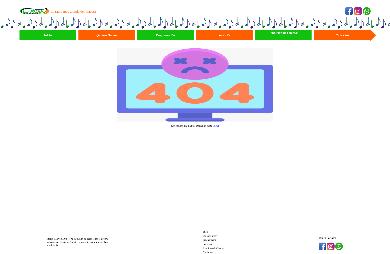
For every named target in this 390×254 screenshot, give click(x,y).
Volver (216, 125)
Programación (209, 239)
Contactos (208, 252)
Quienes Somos (210, 235)
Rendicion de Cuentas (213, 248)
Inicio (205, 231)
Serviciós (207, 243)
